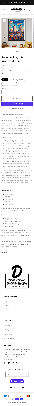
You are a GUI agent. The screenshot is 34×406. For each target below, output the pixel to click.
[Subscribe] (26, 374)
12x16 (13, 80)
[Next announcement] (30, 2)
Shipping (3, 67)
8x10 (4, 80)
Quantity (3, 88)
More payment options (17, 108)
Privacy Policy (8, 326)
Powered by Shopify (21, 402)
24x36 (13, 84)
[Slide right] (21, 51)
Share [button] (5, 252)
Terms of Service (9, 338)
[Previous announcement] (3, 2)
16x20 (21, 80)
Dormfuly (14, 402)
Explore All (7, 305)
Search (6, 301)
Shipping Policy (8, 330)
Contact (6, 314)
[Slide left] (13, 51)
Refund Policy (8, 334)
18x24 (5, 84)
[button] (4, 10)
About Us (6, 310)
